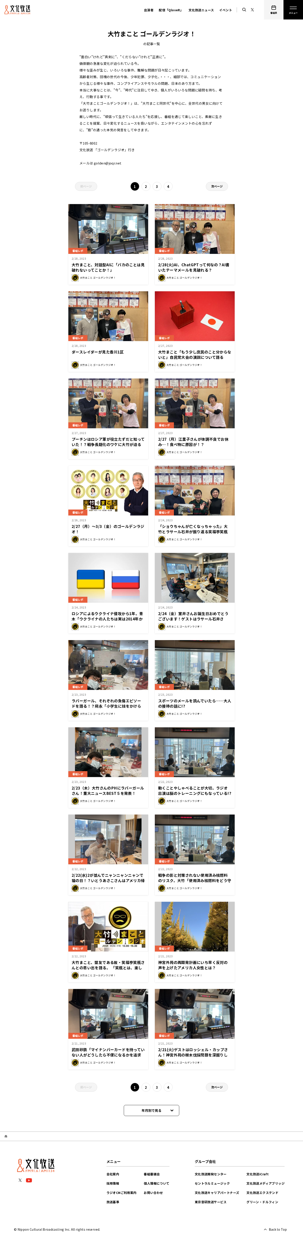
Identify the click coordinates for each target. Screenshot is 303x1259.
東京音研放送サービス (211, 1202)
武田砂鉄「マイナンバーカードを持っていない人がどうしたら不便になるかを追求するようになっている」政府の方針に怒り (108, 1055)
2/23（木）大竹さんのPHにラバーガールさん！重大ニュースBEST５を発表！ (108, 790)
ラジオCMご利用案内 (121, 1192)
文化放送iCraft (257, 1174)
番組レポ (77, 251)
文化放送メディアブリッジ (265, 1183)
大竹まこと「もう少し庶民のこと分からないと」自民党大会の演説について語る (194, 354)
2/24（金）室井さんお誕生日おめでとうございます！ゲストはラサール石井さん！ (193, 619)
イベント (225, 10)
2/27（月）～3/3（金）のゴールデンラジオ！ (108, 528)
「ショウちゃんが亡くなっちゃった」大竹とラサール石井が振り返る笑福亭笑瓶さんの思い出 (193, 531)
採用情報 (112, 1183)
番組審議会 (152, 1174)
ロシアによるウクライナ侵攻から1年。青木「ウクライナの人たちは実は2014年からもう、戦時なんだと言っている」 (107, 619)
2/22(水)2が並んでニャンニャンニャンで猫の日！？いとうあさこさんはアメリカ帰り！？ (108, 880)
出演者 (148, 10)
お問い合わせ (153, 1192)
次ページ (217, 186)
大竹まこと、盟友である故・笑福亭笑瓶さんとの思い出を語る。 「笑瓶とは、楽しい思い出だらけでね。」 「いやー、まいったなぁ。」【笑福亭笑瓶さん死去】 (108, 970)
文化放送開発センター (211, 1174)
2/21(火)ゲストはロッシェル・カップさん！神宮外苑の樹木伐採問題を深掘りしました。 (193, 1055)
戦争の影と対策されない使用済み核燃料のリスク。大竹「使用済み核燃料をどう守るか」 (194, 880)
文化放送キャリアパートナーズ (217, 1192)
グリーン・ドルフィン (262, 1202)
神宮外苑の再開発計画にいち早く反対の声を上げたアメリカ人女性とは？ (193, 965)
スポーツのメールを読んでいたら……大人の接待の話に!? (194, 703)
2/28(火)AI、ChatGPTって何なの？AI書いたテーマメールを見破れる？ (193, 267)
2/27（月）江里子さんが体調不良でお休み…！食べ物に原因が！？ (193, 441)
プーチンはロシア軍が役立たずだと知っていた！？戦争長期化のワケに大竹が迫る (108, 441)
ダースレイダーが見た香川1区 (98, 352)
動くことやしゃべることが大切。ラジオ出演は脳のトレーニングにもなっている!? (194, 790)
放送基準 (112, 1202)
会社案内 (112, 1174)
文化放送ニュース (201, 10)
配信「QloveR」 (171, 10)
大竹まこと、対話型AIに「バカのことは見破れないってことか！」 (108, 267)
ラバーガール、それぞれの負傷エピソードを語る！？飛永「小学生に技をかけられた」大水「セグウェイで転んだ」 (106, 706)
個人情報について (156, 1183)
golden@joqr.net (108, 163)
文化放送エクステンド (262, 1192)
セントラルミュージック (212, 1183)
